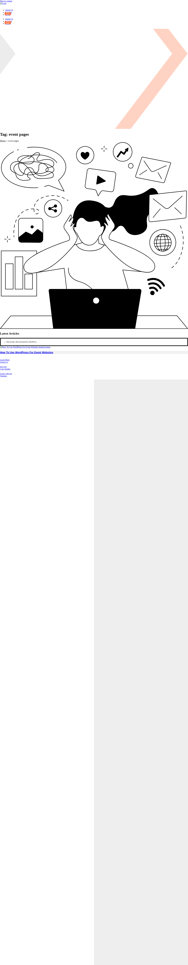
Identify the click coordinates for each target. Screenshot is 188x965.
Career (7, 15)
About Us (9, 10)
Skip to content (6, 1)
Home (3, 141)
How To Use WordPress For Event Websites (26, 352)
